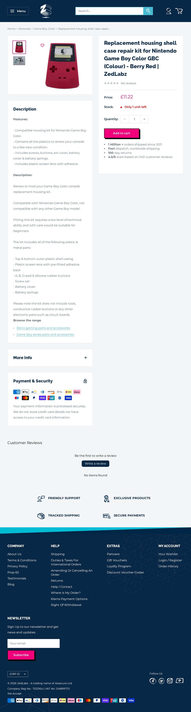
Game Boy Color (44, 28)
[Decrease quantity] (125, 119)
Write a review (95, 463)
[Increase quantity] (144, 119)
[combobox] (109, 11)
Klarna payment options (69, 599)
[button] (108, 162)
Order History (169, 566)
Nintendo (24, 28)
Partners (113, 554)
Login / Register (170, 560)
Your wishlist (168, 554)
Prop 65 (13, 572)
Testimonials (16, 578)
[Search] (148, 11)
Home (11, 28)
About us (14, 554)
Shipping (58, 554)
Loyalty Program (119, 566)
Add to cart (121, 133)
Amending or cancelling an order (72, 572)
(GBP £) (15, 673)
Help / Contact (61, 587)
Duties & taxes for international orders (66, 562)
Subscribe (21, 655)
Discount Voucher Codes (125, 572)
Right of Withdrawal (66, 605)
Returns (57, 580)
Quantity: (111, 119)
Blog (10, 584)
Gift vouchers (117, 560)
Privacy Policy (17, 566)
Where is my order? (66, 593)
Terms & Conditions (21, 560)
